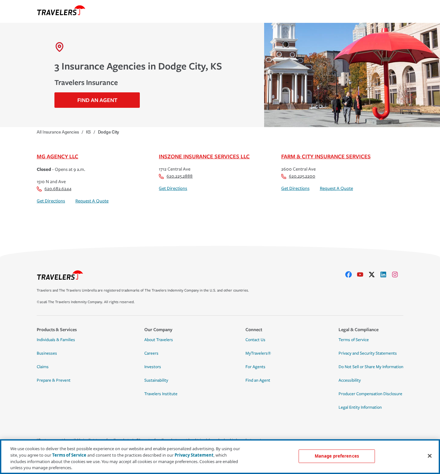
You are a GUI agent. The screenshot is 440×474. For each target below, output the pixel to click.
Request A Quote (92, 201)
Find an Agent (257, 380)
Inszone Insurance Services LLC (204, 156)
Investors (152, 366)
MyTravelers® (258, 353)
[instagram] (397, 274)
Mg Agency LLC (57, 156)
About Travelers (158, 339)
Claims (43, 366)
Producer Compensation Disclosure (370, 393)
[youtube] (362, 274)
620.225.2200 (302, 176)
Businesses (47, 353)
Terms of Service (354, 339)
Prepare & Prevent (54, 380)
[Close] (430, 456)
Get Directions (51, 201)
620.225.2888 (180, 176)
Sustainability (156, 380)
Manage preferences (337, 456)
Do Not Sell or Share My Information (371, 366)
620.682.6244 (58, 188)
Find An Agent (97, 100)
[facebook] (351, 274)
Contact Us (255, 339)
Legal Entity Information (360, 407)
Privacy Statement (194, 455)
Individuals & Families (56, 339)
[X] (374, 274)
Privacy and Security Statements (368, 353)
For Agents (255, 366)
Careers (151, 353)
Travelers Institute (160, 393)
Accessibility (350, 380)
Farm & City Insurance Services (326, 156)
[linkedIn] (386, 274)
